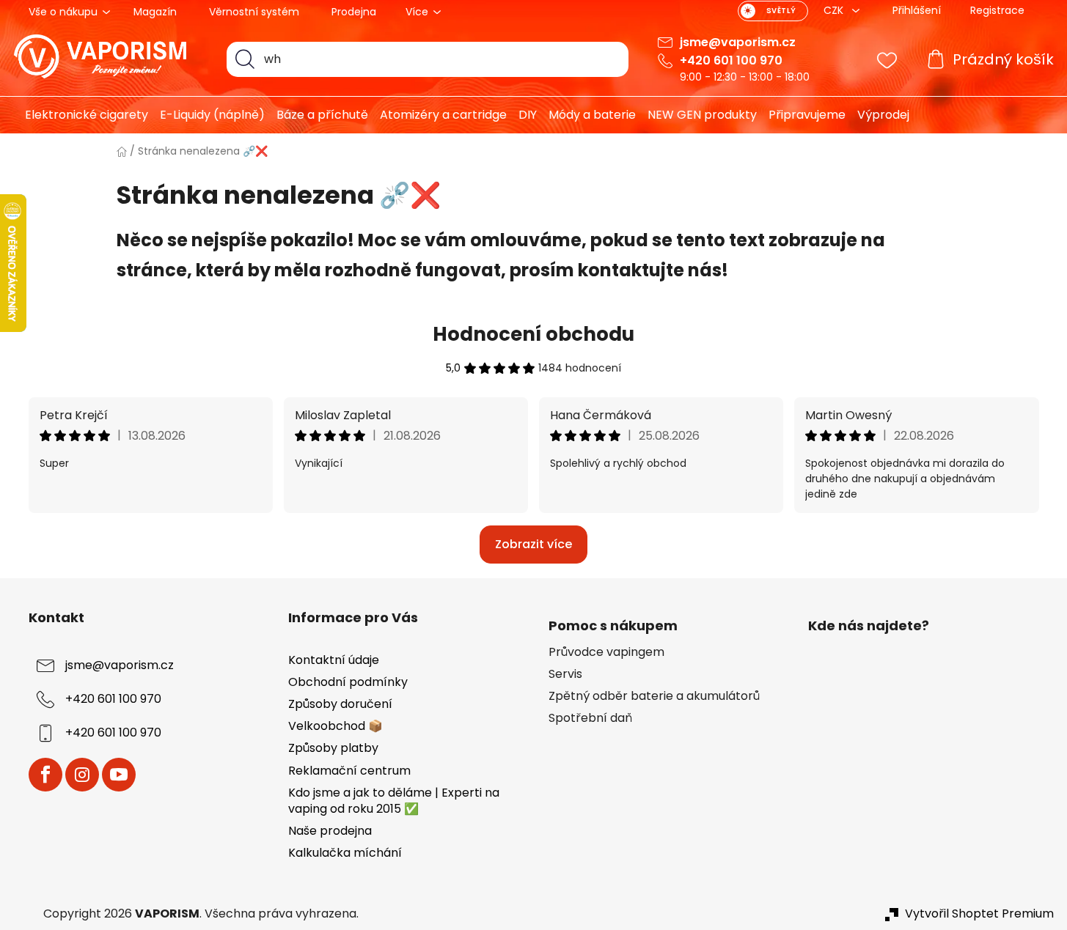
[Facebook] (45, 774)
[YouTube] (119, 774)
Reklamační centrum (349, 770)
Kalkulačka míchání (345, 852)
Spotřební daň (590, 718)
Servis (565, 674)
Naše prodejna (330, 830)
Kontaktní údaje (333, 660)
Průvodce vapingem (606, 652)
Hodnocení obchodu (533, 334)
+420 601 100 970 (731, 60)
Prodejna (353, 11)
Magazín (155, 11)
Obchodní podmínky (348, 681)
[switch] (773, 11)
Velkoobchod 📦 (335, 725)
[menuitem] (81, 115)
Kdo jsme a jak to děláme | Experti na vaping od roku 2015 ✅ (393, 800)
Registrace (997, 10)
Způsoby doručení (340, 703)
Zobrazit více (533, 544)
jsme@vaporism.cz (738, 42)
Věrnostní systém (254, 11)
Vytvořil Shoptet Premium (979, 914)
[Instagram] (82, 774)
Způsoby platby (333, 747)
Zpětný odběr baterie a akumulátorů (654, 696)
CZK (835, 10)
